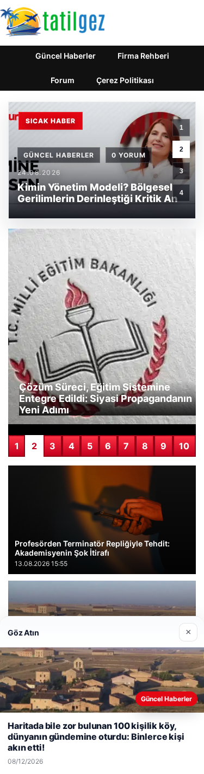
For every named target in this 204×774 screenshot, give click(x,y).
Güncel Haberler (65, 55)
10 (184, 446)
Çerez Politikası (125, 80)
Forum (63, 80)
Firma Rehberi (143, 55)
